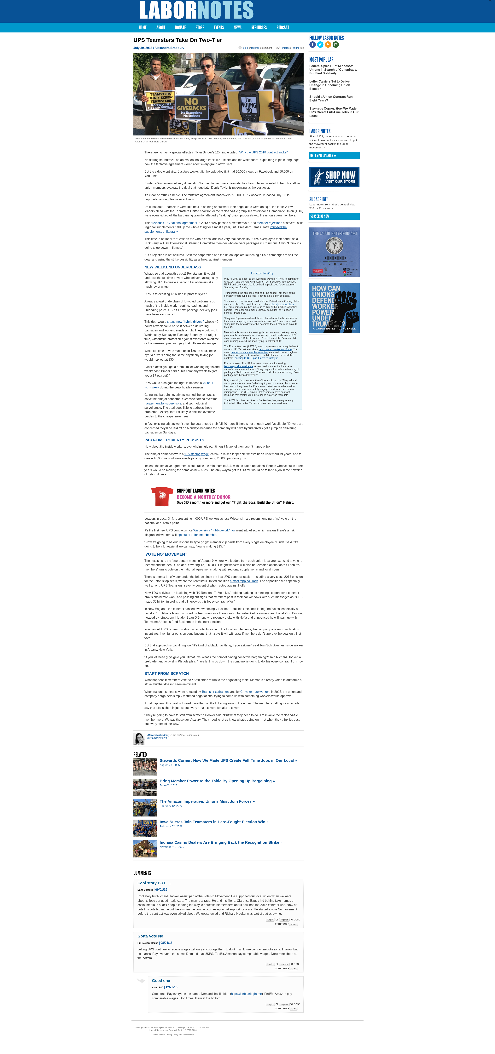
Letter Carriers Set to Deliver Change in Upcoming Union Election (330, 85)
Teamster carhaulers (216, 691)
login (245, 48)
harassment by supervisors (162, 403)
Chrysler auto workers (255, 691)
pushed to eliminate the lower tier (249, 352)
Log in (270, 920)
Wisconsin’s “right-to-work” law (214, 530)
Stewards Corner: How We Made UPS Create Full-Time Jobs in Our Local (333, 112)
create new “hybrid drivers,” (185, 321)
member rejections (269, 223)
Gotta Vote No (150, 936)
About (160, 28)
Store (200, 28)
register (255, 48)
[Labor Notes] (196, 10)
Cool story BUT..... (154, 883)
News (238, 28)
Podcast (283, 28)
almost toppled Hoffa (244, 581)
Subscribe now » (321, 216)
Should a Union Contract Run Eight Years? (331, 98)
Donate (180, 28)
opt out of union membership (197, 534)
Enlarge (286, 48)
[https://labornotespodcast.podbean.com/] (334, 275)
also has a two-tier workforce (275, 349)
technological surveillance (238, 366)
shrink (296, 48)
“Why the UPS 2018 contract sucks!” (263, 152)
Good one (161, 980)
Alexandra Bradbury (169, 47)
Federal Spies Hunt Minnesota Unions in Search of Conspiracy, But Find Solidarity (333, 69)
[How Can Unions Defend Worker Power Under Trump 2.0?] (334, 331)
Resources (259, 28)
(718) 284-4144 (204, 1028)
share (293, 924)
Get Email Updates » (323, 155)
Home (143, 28)
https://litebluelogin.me (246, 993)
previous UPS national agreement (174, 223)
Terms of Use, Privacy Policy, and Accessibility (173, 1035)
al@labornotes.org (157, 737)
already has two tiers (282, 304)
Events (219, 28)
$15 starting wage (196, 454)
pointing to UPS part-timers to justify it (256, 358)
